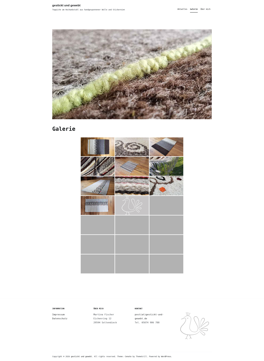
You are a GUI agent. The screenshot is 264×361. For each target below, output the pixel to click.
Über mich (205, 9)
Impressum (58, 314)
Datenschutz (59, 318)
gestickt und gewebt (66, 5)
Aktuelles (182, 9)
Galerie (194, 9)
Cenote (128, 356)
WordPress (166, 356)
